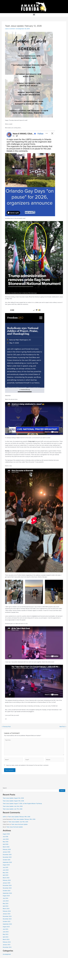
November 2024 (7, 888)
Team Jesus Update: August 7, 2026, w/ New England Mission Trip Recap (22, 803)
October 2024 (6, 890)
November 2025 (7, 857)
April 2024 (5, 906)
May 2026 (5, 841)
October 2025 (6, 859)
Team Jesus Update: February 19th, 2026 (19, 816)
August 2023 (6, 926)
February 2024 (7, 911)
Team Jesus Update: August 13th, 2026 (13, 801)
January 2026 (6, 852)
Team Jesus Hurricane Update (19, 824)
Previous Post (6, 726)
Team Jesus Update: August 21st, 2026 (13, 798)
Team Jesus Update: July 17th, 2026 (12, 809)
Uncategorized (20, 28)
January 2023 (6, 944)
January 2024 (6, 913)
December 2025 (7, 854)
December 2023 (7, 916)
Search (5, 788)
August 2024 (6, 895)
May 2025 (5, 872)
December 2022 (7, 947)
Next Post (63, 726)
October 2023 (6, 921)
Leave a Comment (10, 28)
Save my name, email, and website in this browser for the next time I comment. (27, 765)
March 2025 (6, 877)
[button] (34, 14)
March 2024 (6, 908)
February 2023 (7, 942)
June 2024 (6, 901)
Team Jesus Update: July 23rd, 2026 (13, 806)
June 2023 (6, 931)
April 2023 (5, 937)
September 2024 (7, 893)
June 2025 (5, 870)
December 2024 (7, 885)
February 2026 (7, 849)
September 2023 (7, 924)
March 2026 (6, 847)
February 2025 (7, 880)
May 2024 (5, 903)
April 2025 (5, 875)
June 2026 (6, 839)
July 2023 (5, 929)
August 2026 (6, 834)
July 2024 (5, 898)
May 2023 (5, 934)
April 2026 (5, 844)
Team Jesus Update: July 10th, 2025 (18, 821)
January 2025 (6, 883)
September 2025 (7, 862)
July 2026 (5, 836)
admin (4, 816)
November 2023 (7, 919)
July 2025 (5, 867)
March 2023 (6, 939)
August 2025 (6, 864)
